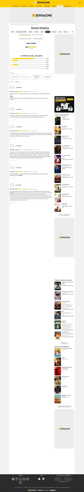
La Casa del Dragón (66, 145)
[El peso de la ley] (57, 336)
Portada (11, 24)
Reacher (63, 116)
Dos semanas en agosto (67, 348)
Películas (15, 6)
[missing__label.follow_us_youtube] (13, 479)
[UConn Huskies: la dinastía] (57, 295)
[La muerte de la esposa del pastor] (57, 286)
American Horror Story (66, 165)
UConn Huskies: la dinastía (67, 291)
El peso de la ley (65, 332)
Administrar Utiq (51, 487)
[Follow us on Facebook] (17, 479)
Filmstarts (67, 478)
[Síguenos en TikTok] (27, 479)
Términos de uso (36, 487)
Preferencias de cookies (65, 487)
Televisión (47, 6)
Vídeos (54, 6)
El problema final (65, 376)
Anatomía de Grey (65, 194)
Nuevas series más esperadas (64, 406)
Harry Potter (64, 385)
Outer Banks (64, 126)
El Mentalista (64, 203)
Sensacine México (62, 481)
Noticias (31, 6)
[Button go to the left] (70, 32)
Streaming (39, 6)
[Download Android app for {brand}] (44, 478)
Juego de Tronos (65, 136)
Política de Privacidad (43, 487)
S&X (63, 311)
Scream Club (67, 6)
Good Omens (27, 24)
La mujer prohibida (66, 155)
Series (60, 6)
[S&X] (57, 315)
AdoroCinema (67, 479)
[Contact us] (20, 482)
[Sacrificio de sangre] (57, 305)
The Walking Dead (65, 184)
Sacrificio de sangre (66, 174)
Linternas (64, 321)
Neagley (63, 357)
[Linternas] (57, 325)
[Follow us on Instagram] (24, 479)
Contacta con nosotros (27, 487)
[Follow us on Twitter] (20, 479)
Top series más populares (64, 214)
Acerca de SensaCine (18, 487)
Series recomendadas (20, 24)
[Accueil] (42, 2)
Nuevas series (64, 343)
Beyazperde (57, 479)
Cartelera (23, 6)
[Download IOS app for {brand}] (40, 478)
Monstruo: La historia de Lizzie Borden (67, 368)
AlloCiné (57, 478)
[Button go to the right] (73, 32)
